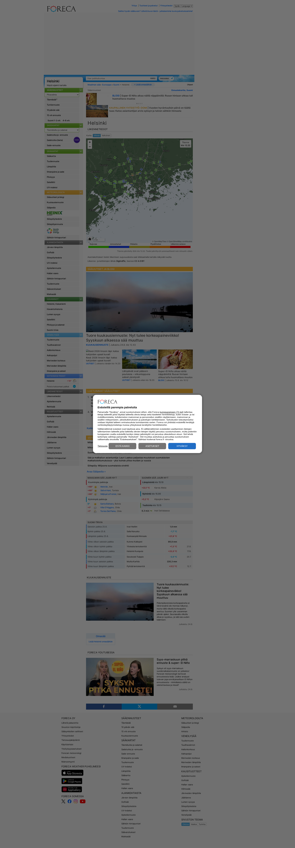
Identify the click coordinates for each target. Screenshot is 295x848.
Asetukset (152, 446)
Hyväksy (182, 446)
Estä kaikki (123, 446)
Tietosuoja (103, 446)
